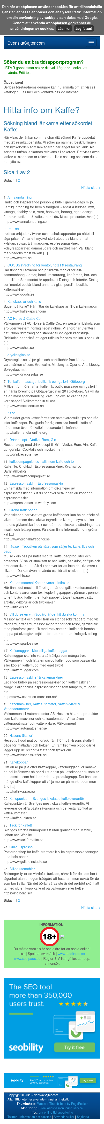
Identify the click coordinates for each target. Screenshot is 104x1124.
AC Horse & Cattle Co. (24, 318)
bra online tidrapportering (56, 1112)
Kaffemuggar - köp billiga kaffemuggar (38, 650)
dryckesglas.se (18, 354)
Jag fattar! (83, 28)
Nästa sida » (90, 187)
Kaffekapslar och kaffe (24, 301)
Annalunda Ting (19, 197)
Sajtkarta (83, 1117)
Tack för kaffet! (20, 825)
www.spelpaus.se (27, 958)
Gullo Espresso (21, 846)
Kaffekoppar (18, 762)
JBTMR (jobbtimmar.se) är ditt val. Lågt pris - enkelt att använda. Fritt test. (45, 67)
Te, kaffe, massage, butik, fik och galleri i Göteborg (46, 381)
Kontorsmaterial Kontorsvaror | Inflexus (39, 582)
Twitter (12, 1117)
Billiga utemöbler (22, 868)
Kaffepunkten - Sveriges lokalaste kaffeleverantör (46, 798)
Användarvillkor (64, 1117)
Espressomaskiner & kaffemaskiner (36, 677)
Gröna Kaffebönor (23, 509)
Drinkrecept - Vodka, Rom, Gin (32, 439)
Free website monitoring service (61, 1108)
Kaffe (11, 412)
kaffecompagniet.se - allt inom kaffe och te (41, 461)
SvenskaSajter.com (26, 43)
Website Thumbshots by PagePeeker (62, 1103)
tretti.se (13, 228)
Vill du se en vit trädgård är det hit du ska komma (46, 614)
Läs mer (64, 28)
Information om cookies (35, 1117)
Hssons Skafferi (21, 735)
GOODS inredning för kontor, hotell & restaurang (44, 265)
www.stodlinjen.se (71, 953)
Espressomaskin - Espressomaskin (36, 483)
